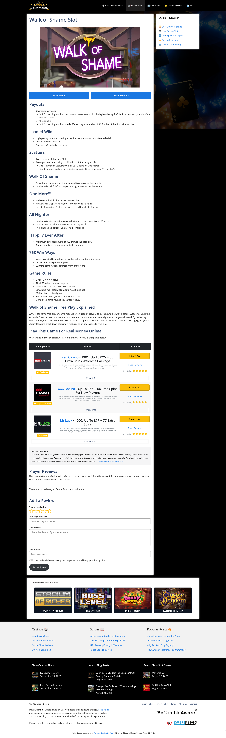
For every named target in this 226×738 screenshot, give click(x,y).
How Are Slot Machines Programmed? (166, 649)
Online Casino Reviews (43, 640)
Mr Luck (66, 420)
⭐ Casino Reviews (173, 5)
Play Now (134, 356)
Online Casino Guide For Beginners (107, 635)
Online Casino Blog (171, 44)
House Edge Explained (100, 649)
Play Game (59, 95)
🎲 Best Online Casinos (112, 5)
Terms (173, 704)
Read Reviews (121, 95)
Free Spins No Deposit (173, 35)
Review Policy (147, 704)
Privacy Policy (162, 704)
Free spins (103, 709)
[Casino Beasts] (39, 5)
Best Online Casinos (172, 26)
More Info (91, 378)
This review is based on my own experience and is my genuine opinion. (70, 560)
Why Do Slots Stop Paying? (160, 645)
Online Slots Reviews (42, 645)
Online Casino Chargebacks (161, 640)
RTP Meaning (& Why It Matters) (105, 645)
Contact (193, 704)
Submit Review (39, 567)
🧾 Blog (190, 5)
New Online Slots (170, 31)
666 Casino (66, 389)
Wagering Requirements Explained (107, 640)
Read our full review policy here (111, 461)
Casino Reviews (170, 40)
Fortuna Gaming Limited (103, 733)
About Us (183, 704)
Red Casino (70, 357)
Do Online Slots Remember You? (163, 635)
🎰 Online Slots (135, 5)
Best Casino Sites (40, 635)
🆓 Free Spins (153, 5)
